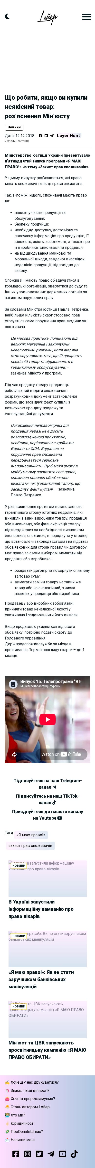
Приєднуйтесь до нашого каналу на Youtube (47, 815)
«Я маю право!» (31, 835)
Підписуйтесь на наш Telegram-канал (47, 784)
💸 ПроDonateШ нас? (24, 1131)
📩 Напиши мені (20, 1140)
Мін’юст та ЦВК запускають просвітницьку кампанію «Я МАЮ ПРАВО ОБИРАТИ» (47, 1050)
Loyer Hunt (68, 135)
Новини (14, 127)
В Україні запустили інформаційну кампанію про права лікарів (41, 909)
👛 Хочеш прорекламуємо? (30, 1098)
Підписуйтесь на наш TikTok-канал (47, 799)
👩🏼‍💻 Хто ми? (15, 1115)
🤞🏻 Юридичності (19, 1123)
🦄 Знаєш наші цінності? (27, 1090)
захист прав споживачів (30, 845)
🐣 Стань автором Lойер (27, 1107)
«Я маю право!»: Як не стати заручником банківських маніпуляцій (41, 979)
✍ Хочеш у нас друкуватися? (32, 1082)
